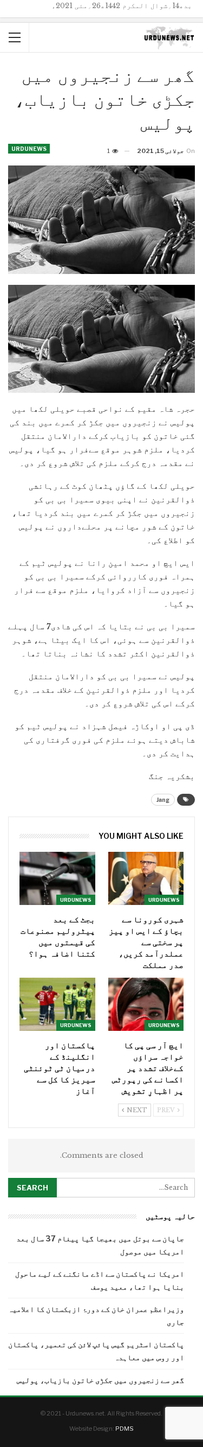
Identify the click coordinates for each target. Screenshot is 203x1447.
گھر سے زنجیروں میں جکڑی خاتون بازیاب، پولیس (100, 1380)
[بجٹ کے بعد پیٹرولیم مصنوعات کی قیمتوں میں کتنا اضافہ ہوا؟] (57, 878)
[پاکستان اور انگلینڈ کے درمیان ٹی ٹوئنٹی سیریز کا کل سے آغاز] (57, 1004)
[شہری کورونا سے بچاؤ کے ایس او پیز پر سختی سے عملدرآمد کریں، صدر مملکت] (146, 878)
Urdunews (29, 148)
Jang (162, 799)
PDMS (124, 1428)
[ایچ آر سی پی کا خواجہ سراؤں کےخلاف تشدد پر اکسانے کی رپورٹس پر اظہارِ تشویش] (146, 1004)
